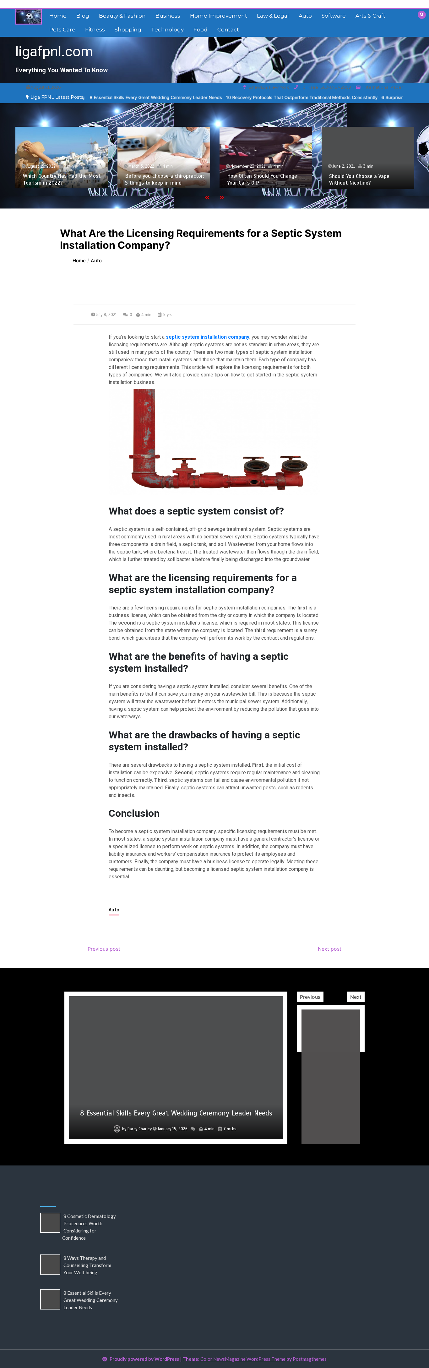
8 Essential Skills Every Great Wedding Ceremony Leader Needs (117, 97)
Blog (82, 16)
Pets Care (62, 29)
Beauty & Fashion (122, 16)
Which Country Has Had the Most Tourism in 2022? (61, 179)
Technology (167, 29)
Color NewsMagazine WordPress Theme (242, 1359)
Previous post (104, 949)
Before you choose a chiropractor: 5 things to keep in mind (164, 179)
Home (58, 16)
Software (334, 16)
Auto (305, 16)
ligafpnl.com (54, 51)
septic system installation (196, 337)
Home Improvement (218, 16)
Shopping (128, 29)
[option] (117, 97)
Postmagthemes (310, 1359)
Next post (329, 949)
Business (167, 16)
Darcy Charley (140, 1129)
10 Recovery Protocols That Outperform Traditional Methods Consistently (263, 97)
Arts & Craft (370, 16)
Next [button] (355, 997)
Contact (228, 29)
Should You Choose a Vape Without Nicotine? (359, 179)
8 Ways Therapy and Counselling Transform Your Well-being (87, 1265)
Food (200, 29)
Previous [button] (310, 997)
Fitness (95, 29)
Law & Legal (273, 16)
